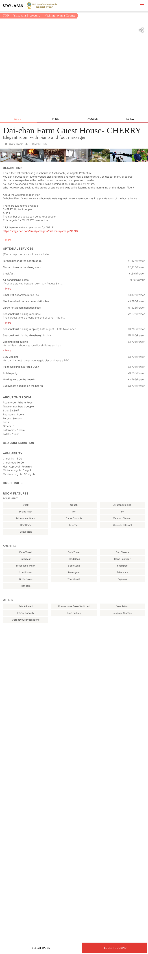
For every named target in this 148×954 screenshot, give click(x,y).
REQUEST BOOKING (115, 947)
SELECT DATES (41, 947)
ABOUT (18, 118)
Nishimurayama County (60, 15)
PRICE (55, 118)
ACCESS (93, 118)
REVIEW (129, 118)
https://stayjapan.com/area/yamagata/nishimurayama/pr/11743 (40, 231)
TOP (6, 15)
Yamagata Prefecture (26, 15)
